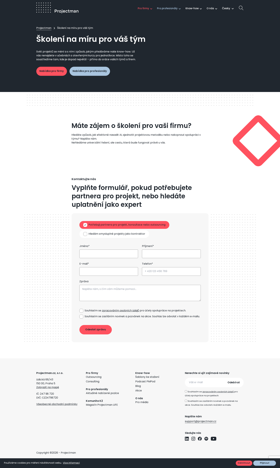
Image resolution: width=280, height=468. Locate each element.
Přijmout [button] (264, 463)
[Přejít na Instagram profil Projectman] (193, 439)
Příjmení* (148, 246)
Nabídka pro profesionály (90, 71)
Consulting (92, 382)
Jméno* (84, 246)
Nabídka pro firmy (51, 71)
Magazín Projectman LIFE (102, 405)
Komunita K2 (94, 401)
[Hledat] (241, 8)
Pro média (141, 402)
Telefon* (147, 264)
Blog (138, 386)
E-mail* (84, 264)
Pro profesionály (167, 9)
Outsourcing (93, 377)
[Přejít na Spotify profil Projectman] (206, 439)
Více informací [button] (71, 463)
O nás (210, 9)
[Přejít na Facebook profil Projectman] (200, 439)
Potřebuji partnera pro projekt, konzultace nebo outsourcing (126, 225)
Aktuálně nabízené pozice (102, 393)
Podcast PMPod (145, 382)
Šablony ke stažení (147, 377)
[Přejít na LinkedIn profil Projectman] (187, 439)
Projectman (43, 28)
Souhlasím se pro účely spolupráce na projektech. (135, 311)
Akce (138, 391)
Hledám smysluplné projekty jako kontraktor (116, 234)
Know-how (192, 9)
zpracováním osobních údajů (120, 311)
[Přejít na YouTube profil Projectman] (213, 439)
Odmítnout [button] (244, 463)
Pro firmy (143, 9)
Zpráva (83, 282)
